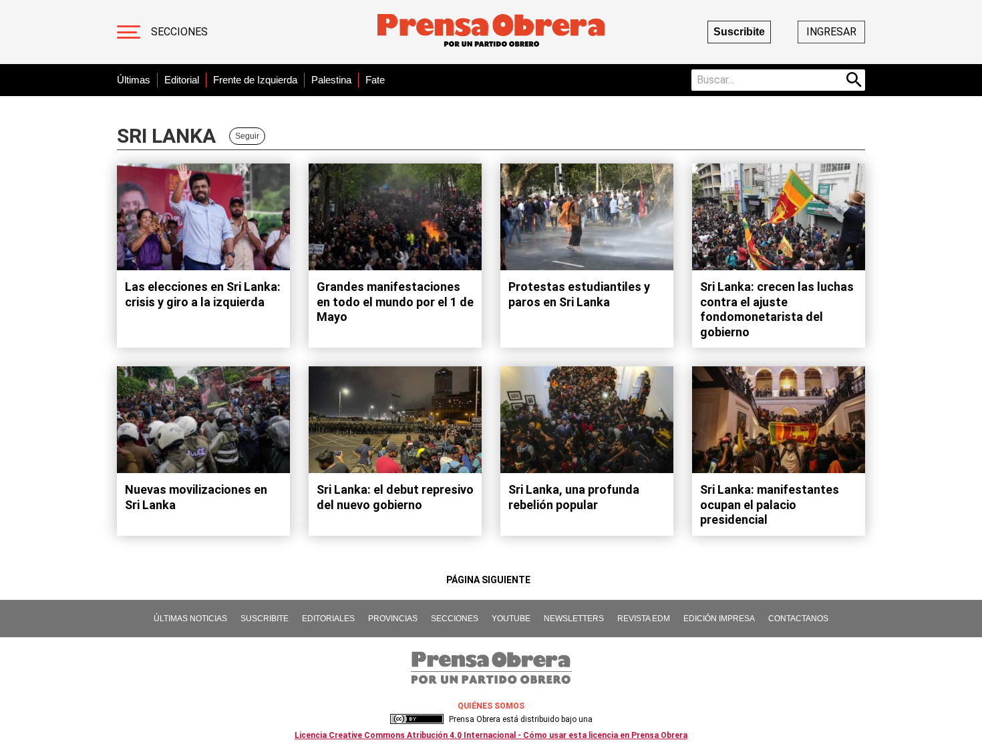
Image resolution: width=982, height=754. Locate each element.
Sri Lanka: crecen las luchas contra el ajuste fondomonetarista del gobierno (777, 309)
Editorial (181, 79)
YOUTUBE (511, 618)
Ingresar (831, 31)
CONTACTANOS (798, 618)
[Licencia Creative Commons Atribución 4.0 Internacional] (417, 719)
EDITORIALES (328, 618)
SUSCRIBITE (264, 618)
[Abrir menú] (128, 32)
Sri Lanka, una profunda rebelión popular (573, 497)
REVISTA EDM (643, 618)
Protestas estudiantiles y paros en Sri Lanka (579, 294)
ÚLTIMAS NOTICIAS (190, 618)
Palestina (331, 79)
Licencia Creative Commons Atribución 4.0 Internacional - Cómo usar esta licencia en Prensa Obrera (491, 735)
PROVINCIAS (393, 618)
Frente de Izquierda (255, 79)
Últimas (133, 79)
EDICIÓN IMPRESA (719, 618)
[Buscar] (854, 80)
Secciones (179, 31)
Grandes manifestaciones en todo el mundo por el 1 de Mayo (395, 302)
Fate (375, 79)
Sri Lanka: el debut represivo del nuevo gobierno (395, 497)
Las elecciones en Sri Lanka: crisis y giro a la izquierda (203, 294)
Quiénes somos (491, 706)
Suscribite (739, 31)
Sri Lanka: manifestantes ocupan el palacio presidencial (769, 504)
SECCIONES (454, 618)
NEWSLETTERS (574, 618)
